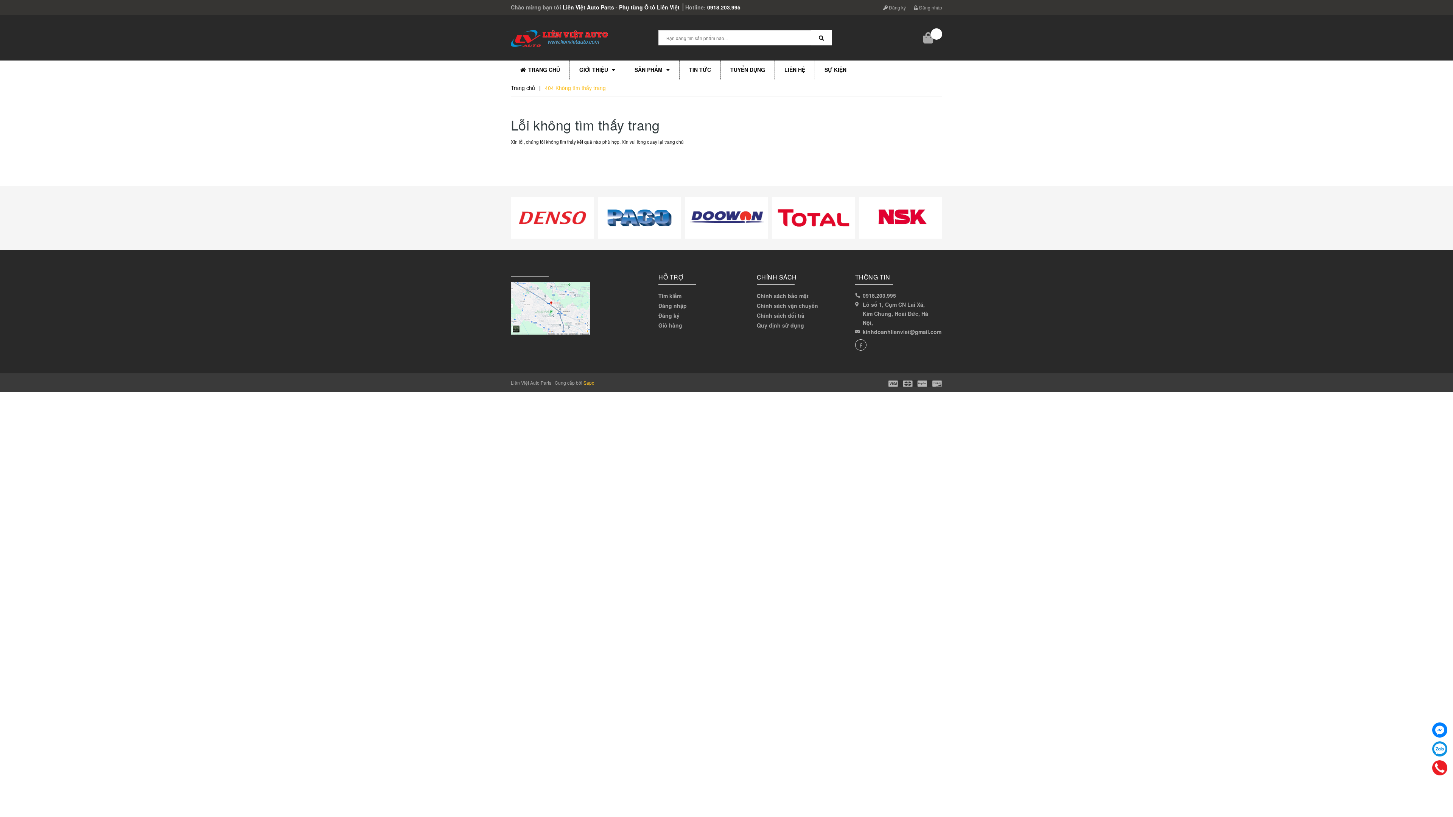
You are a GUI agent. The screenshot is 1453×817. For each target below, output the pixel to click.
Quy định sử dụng (780, 325)
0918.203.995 (724, 7)
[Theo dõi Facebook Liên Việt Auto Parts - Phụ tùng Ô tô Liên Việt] (861, 345)
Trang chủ (544, 69)
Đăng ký (897, 7)
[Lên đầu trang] (1441, 779)
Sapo (588, 382)
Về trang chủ (536, 159)
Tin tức (700, 69)
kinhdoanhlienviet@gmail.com (902, 331)
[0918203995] (1440, 768)
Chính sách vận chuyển (787, 305)
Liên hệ (794, 69)
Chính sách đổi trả (780, 315)
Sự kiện (835, 69)
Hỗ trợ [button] (670, 277)
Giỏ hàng (670, 325)
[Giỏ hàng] (929, 37)
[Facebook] (1439, 730)
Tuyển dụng (747, 69)
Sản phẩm (649, 69)
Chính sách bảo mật (783, 296)
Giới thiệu (593, 69)
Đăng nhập (930, 7)
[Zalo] (1439, 748)
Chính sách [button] (777, 277)
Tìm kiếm (669, 296)
